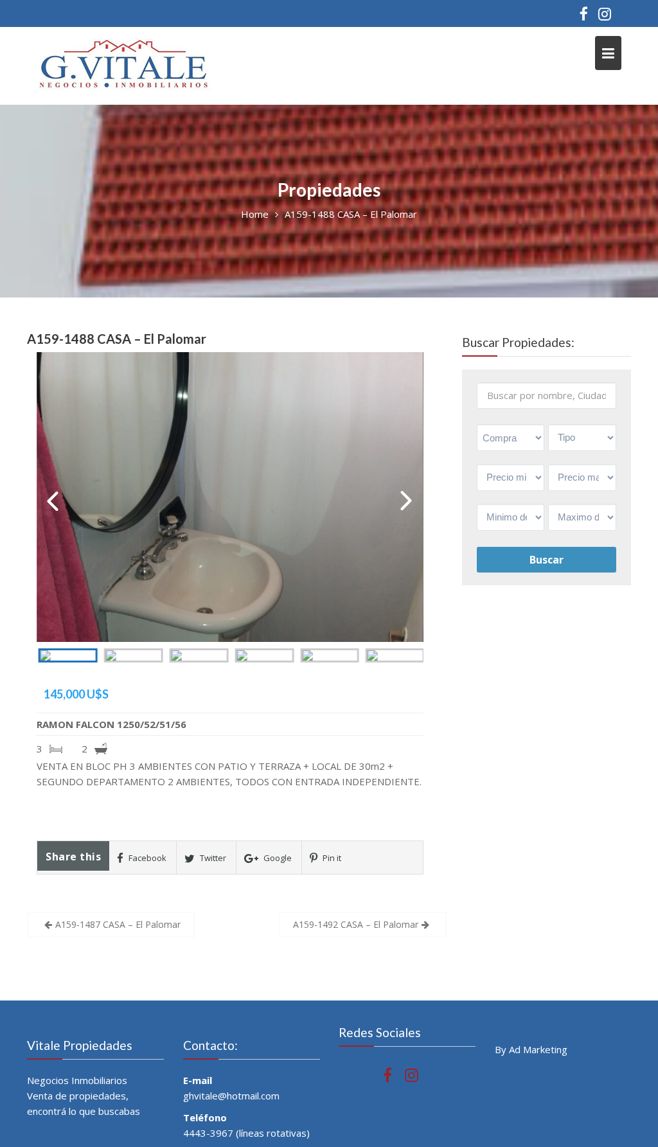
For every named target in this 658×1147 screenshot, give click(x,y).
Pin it (331, 858)
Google (277, 858)
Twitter (212, 858)
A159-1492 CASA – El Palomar (355, 924)
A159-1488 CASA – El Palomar (116, 338)
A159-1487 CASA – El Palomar (118, 924)
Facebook (146, 858)
